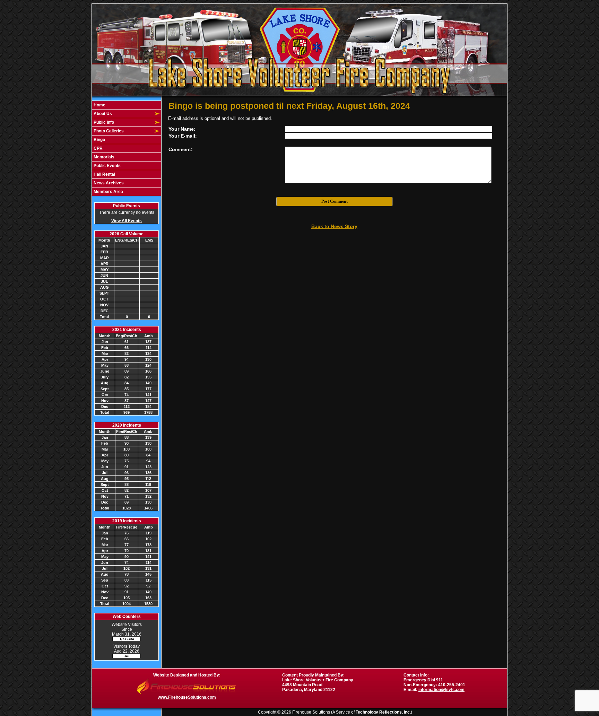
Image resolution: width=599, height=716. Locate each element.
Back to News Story (334, 226)
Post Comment (334, 201)
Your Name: (182, 129)
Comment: (180, 149)
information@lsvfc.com (441, 689)
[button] (123, 113)
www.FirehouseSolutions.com (187, 697)
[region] (126, 148)
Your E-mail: (182, 136)
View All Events (126, 220)
